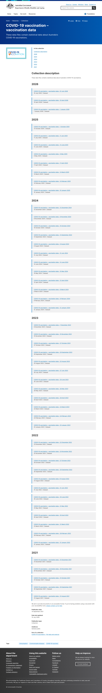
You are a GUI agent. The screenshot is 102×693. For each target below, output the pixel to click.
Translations (91, 14)
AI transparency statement (14, 665)
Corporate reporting (12, 663)
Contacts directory (11, 672)
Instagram (55, 672)
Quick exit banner (34, 667)
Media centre (56, 656)
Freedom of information (13, 667)
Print (79, 21)
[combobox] (76, 8)
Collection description (40, 51)
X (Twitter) (55, 667)
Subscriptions (33, 672)
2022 (35, 64)
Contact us (92, 4)
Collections (24, 20)
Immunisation (23, 643)
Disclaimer (32, 663)
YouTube (54, 669)
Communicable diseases (37, 643)
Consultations (56, 660)
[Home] (25, 6)
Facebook (55, 663)
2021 (35, 67)
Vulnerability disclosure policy (38, 674)
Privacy (31, 665)
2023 (35, 62)
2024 (35, 59)
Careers (74, 4)
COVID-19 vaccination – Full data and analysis (45, 634)
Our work (23, 14)
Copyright (32, 660)
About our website (34, 656)
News (86, 4)
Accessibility (33, 658)
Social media (33, 669)
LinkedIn (54, 665)
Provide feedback (83, 664)
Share (86, 21)
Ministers (81, 4)
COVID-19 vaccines (52, 643)
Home (9, 14)
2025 (35, 56)
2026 (35, 54)
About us (68, 4)
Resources (32, 14)
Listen (72, 21)
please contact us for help (54, 606)
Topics (16, 14)
